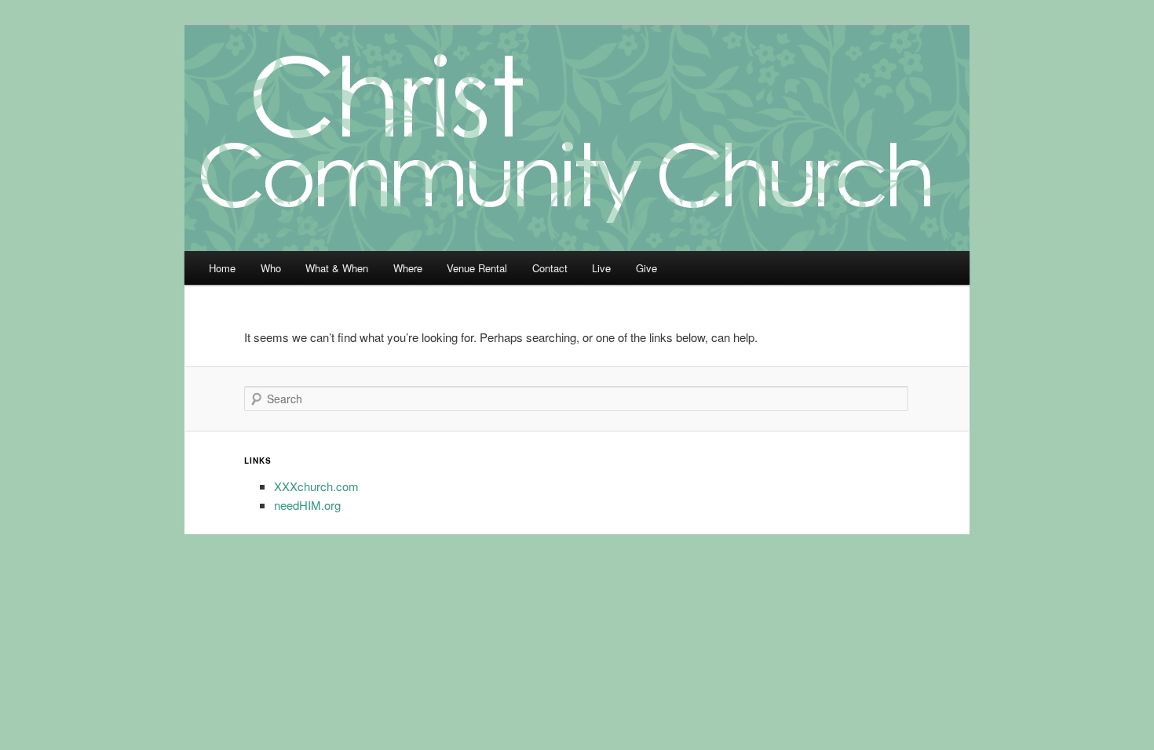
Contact (550, 267)
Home (222, 267)
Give (646, 267)
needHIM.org (307, 505)
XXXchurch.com (316, 486)
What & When (336, 267)
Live (601, 267)
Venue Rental (477, 267)
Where (407, 267)
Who (271, 267)
